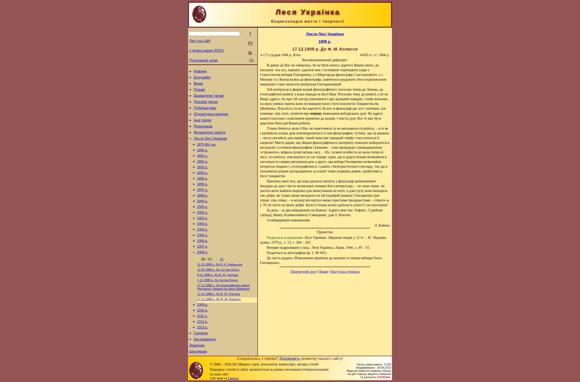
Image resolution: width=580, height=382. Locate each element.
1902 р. (202, 218)
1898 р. (202, 195)
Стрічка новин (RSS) (206, 51)
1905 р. (202, 235)
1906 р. (202, 241)
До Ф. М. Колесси (219, 299)
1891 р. (202, 156)
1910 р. (202, 310)
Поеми (199, 90)
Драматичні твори (209, 96)
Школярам (198, 351)
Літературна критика (211, 114)
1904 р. (202, 229)
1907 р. (202, 246)
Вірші (198, 83)
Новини (200, 71)
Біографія (202, 77)
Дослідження (205, 339)
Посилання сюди (203, 60)
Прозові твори (206, 102)
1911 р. (202, 316)
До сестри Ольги (218, 269)
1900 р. (202, 207)
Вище (323, 271)
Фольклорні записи (209, 132)
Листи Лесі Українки (210, 138)
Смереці (233, 378)
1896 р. (202, 184)
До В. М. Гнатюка (217, 275)
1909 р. (202, 305)
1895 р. (202, 178)
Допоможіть (289, 358)
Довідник (196, 345)
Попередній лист (303, 271)
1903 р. (202, 224)
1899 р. (202, 201)
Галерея (201, 333)
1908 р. (202, 252)
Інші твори (202, 120)
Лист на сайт (199, 41)
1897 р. (202, 190)
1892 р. (202, 161)
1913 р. (202, 327)
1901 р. (202, 212)
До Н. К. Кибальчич (219, 264)
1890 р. (202, 150)
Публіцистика (205, 108)
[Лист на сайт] (250, 43)
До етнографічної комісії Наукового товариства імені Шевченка (223, 287)
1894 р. (202, 173)
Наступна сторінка (345, 271)
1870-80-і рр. (206, 144)
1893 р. (202, 167)
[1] (221, 259)
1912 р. (202, 322)
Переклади (203, 126)
